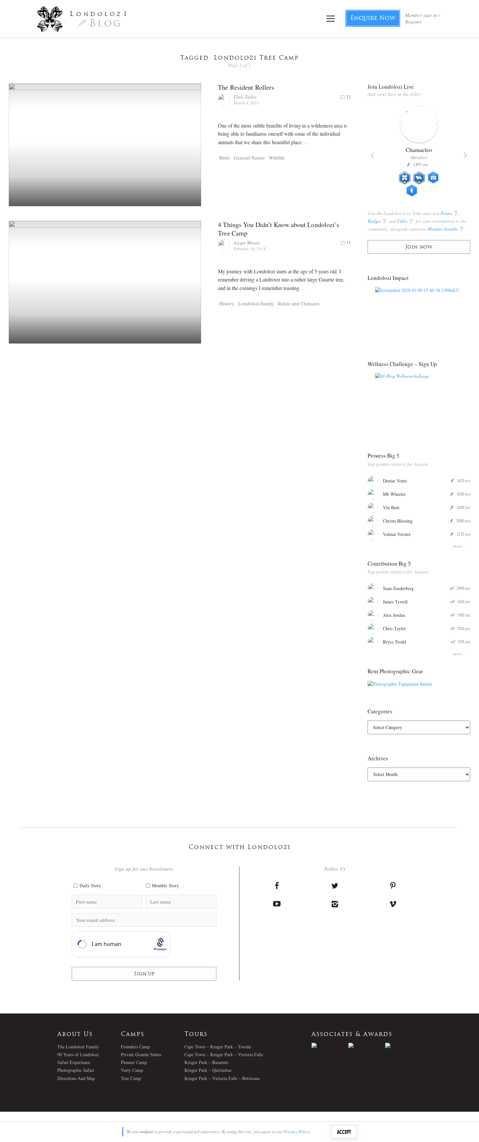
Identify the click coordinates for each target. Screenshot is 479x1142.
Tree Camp (131, 1078)
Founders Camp (135, 1046)
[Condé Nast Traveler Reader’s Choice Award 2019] (330, 1045)
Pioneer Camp (134, 1062)
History (226, 303)
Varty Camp (132, 1070)
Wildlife (277, 157)
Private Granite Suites (141, 1054)
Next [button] (465, 155)
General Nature (249, 157)
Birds (224, 157)
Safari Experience (73, 1062)
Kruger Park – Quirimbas (207, 1070)
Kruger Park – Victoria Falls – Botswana (222, 1078)
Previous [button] (372, 155)
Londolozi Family (256, 303)
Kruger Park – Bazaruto (206, 1062)
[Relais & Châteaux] (403, 1045)
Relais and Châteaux (299, 303)
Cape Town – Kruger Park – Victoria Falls (223, 1054)
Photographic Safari (75, 1070)
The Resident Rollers (246, 87)
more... (459, 546)
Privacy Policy (297, 1131)
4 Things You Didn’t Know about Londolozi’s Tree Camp (278, 228)
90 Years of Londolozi (78, 1054)
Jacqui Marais (247, 242)
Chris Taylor (245, 97)
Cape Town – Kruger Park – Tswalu (217, 1046)
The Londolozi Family (78, 1046)
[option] (419, 154)
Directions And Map (76, 1078)
